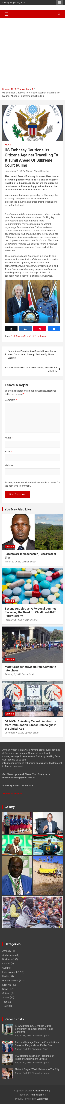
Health (5, 976)
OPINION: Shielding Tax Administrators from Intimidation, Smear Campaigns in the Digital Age (30, 725)
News (8, 144)
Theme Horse (37, 1094)
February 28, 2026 (14, 620)
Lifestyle (6, 984)
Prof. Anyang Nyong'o (21, 336)
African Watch (40, 1090)
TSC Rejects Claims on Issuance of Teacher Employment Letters (34, 1057)
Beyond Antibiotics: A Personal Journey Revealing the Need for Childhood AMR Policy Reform (30, 612)
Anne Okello (29, 674)
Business (7, 959)
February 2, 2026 (13, 674)
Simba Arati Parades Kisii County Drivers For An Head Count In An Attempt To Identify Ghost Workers (32, 354)
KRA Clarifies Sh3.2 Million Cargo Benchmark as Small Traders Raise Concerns (34, 1028)
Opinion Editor (29, 561)
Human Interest (10, 980)
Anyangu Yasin (40, 1049)
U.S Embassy (39, 336)
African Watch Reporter (37, 171)
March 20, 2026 (12, 561)
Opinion (10, 546)
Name (9, 437)
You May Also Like (18, 509)
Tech (4, 1001)
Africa (5, 950)
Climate (6, 963)
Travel (5, 1006)
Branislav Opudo (41, 1035)
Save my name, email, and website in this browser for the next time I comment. (32, 484)
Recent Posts (14, 1019)
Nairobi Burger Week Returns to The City (37, 1069)
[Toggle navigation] (6, 14)
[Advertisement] (32, 51)
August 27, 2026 (23, 1062)
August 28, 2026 (23, 1035)
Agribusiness (9, 955)
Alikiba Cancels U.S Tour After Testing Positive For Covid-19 (31, 369)
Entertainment (9, 972)
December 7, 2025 (14, 732)
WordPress (42, 1098)
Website (9, 465)
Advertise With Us (12, 793)
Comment (11, 399)
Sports (5, 997)
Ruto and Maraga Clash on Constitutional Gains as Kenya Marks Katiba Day (37, 1044)
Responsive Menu (59, 2)
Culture (6, 967)
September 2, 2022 (14, 171)
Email (8, 451)
